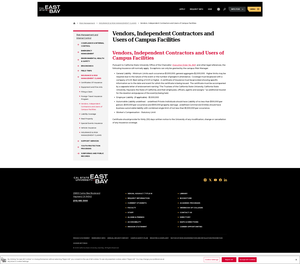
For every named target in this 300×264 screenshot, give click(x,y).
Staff (130, 212)
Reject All (229, 259)
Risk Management (87, 23)
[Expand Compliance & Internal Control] (78, 44)
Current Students (137, 203)
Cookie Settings (80, 243)
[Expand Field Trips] (78, 70)
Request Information (139, 198)
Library (184, 193)
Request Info (196, 9)
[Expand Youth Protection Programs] (78, 147)
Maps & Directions (189, 222)
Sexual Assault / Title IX (140, 193)
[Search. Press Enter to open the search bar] (224, 9)
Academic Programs (190, 203)
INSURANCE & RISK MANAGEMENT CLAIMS (117, 23)
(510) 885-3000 (80, 201)
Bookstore (186, 198)
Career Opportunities (191, 227)
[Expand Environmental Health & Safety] (78, 59)
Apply (182, 9)
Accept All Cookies (247, 259)
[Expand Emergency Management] (78, 52)
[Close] (296, 259)
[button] (219, 9)
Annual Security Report (118, 238)
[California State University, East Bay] (91, 179)
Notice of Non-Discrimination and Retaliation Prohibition (197, 238)
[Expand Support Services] (78, 141)
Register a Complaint (159, 238)
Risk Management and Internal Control (87, 36)
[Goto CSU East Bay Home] (74, 23)
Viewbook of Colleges (191, 208)
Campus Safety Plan (139, 238)
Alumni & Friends (136, 217)
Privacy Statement (81, 238)
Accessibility (134, 222)
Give (210, 9)
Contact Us (186, 212)
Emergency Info (98, 238)
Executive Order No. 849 (184, 65)
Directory (185, 217)
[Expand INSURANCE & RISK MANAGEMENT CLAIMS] (78, 77)
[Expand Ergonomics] (78, 66)
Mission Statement (137, 227)
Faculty (132, 208)
